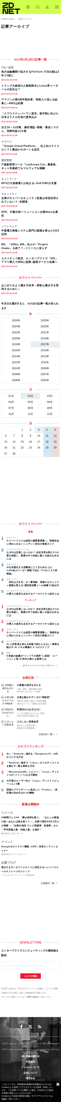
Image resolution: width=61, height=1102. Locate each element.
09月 (50, 408)
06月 (50, 402)
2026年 (16, 320)
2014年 (16, 356)
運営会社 (30, 1078)
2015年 (45, 350)
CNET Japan (32, 997)
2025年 (45, 320)
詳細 (4, 1099)
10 (38, 435)
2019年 (45, 338)
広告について (30, 1072)
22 (22, 447)
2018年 (16, 344)
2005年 (45, 380)
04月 (11, 402)
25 (47, 447)
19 (55, 441)
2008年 (16, 374)
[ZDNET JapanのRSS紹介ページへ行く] (39, 1027)
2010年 (16, 368)
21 (14, 447)
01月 (11, 396)
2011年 (45, 362)
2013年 (45, 356)
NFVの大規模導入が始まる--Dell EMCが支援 (29, 183)
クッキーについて (30, 1067)
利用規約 (30, 1061)
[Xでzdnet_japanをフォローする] (30, 1027)
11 (47, 435)
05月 (30, 402)
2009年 (45, 368)
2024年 (16, 326)
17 (38, 441)
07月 (11, 408)
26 (55, 447)
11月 (30, 414)
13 (5, 441)
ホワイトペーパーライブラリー (38, 665)
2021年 (45, 332)
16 (30, 441)
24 (38, 447)
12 (55, 435)
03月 (50, 396)
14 (14, 441)
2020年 (16, 338)
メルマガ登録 (30, 976)
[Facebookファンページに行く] (21, 1027)
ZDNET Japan (7, 19)
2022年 (16, 332)
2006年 (16, 380)
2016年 (16, 350)
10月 (11, 414)
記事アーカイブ (25, 19)
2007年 (45, 374)
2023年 (45, 326)
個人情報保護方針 (30, 1056)
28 (14, 453)
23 (30, 447)
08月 (30, 408)
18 (47, 441)
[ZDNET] (11, 7)
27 (5, 453)
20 (5, 447)
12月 (50, 414)
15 (22, 441)
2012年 (16, 362)
